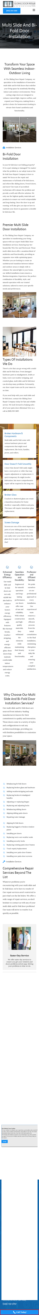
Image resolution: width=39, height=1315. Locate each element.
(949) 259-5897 (10, 1303)
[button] (4, 753)
